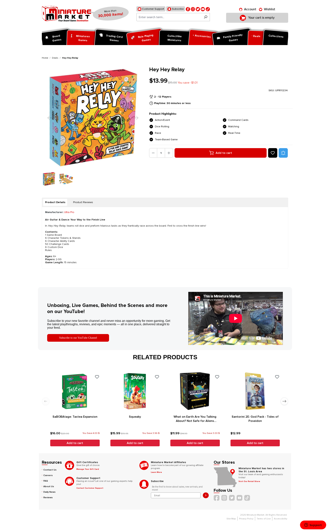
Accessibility (280, 518)
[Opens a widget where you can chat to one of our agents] (313, 525)
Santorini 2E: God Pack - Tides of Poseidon (255, 419)
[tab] (55, 202)
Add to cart (224, 153)
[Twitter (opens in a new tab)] (198, 8)
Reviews (48, 497)
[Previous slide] (45, 401)
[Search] (205, 17)
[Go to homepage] (66, 13)
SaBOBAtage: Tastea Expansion (75, 417)
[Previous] (48, 117)
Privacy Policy (246, 518)
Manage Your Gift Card (87, 469)
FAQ (45, 481)
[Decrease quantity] (153, 153)
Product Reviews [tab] (83, 202)
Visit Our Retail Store (249, 481)
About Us (48, 486)
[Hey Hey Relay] (93, 117)
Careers (48, 475)
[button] (283, 153)
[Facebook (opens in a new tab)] (188, 8)
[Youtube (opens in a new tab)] (203, 8)
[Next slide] (284, 401)
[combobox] (168, 17)
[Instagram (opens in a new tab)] (193, 8)
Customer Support (152, 8)
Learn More (156, 472)
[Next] (132, 117)
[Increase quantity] (169, 153)
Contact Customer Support (89, 488)
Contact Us (50, 469)
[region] (93, 126)
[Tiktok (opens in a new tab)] (208, 8)
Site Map (231, 518)
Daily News (49, 492)
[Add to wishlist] (272, 153)
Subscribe (177, 8)
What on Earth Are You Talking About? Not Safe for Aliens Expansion (195, 419)
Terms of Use (264, 518)
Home (45, 58)
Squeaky (135, 417)
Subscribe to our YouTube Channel (78, 337)
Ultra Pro (69, 212)
